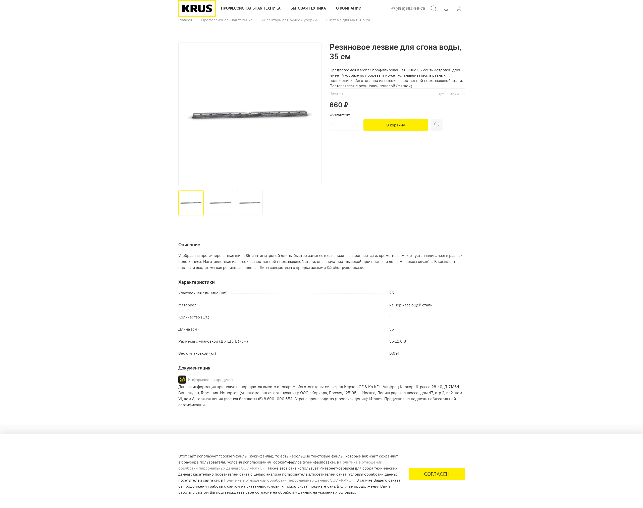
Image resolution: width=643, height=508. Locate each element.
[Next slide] (313, 114)
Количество (340, 115)
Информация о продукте (210, 379)
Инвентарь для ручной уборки (289, 19)
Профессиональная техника (226, 19)
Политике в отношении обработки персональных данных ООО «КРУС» (288, 480)
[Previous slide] (186, 114)
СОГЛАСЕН (436, 474)
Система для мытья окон (348, 19)
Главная (185, 19)
